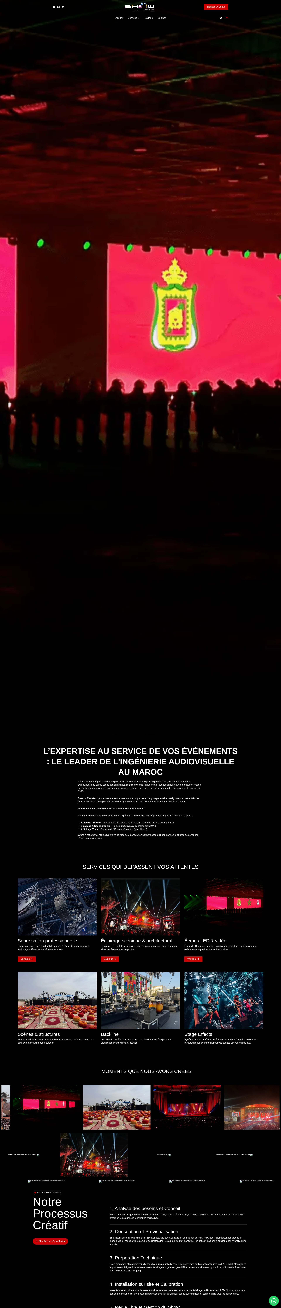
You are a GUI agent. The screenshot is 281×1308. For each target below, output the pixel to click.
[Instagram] (58, 7)
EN (221, 18)
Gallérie (149, 18)
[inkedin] (62, 7)
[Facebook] (54, 7)
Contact (161, 18)
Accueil (119, 18)
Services (132, 18)
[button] (216, 7)
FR (227, 18)
